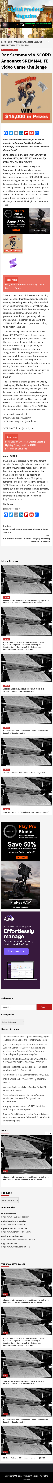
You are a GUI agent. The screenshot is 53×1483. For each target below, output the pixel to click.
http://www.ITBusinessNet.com (15, 1216)
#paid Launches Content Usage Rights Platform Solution (25, 529)
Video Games (13, 50)
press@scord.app (11, 508)
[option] (26, 1161)
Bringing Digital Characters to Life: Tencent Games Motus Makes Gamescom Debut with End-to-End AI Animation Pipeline (26, 1117)
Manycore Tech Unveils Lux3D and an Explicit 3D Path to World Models (25, 1089)
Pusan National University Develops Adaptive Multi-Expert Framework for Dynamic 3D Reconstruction (23, 1098)
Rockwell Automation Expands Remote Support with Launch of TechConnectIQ (25, 1068)
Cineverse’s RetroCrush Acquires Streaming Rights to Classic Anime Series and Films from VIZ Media (26, 601)
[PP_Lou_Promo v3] (26, 220)
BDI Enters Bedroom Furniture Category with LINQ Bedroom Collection (26, 538)
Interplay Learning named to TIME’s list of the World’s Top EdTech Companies (24, 1108)
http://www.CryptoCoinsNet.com (15, 1246)
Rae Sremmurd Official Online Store (20, 406)
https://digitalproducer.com (13, 1224)
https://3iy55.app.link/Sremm (17, 417)
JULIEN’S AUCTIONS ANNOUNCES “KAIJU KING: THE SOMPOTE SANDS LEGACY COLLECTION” (23, 690)
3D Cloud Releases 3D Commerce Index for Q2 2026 (24, 773)
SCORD (41, 180)
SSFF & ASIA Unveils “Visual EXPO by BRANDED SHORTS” (26, 812)
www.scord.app (11, 183)
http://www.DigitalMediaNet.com (16, 1231)
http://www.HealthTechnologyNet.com (18, 1239)
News (4, 50)
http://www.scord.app (13, 499)
